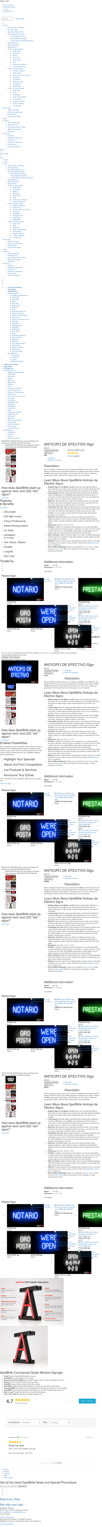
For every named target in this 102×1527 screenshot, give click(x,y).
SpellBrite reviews (93, 543)
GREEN (46, 881)
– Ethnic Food (16, 73)
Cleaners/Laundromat (19, 311)
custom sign (58, 549)
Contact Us (11, 140)
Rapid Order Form (14, 45)
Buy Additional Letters (19, 36)
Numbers (15, 357)
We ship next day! (9, 7)
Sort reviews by (14, 1422)
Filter (45, 1422)
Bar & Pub (15, 303)
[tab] (74, 460)
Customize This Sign (51, 450)
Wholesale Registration (15, 138)
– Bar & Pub (16, 58)
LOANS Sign (35, 585)
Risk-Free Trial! (9, 5)
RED (45, 455)
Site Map (7, 1474)
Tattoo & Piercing (17, 351)
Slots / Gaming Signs (18, 343)
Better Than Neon (13, 110)
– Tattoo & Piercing (18, 103)
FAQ (5, 1476)
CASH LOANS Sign (84, 612)
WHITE (46, 1087)
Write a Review (87, 1401)
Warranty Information (14, 129)
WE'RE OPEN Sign (37, 629)
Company (11, 136)
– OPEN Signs (16, 86)
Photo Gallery (12, 114)
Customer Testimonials (15, 112)
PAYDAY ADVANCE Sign (62, 612)
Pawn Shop (15, 331)
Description (51, 458)
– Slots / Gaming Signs (19, 97)
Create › (2, 150)
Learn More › (5, 498)
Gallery (6, 1470)
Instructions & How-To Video (17, 127)
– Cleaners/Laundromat (19, 64)
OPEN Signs (16, 329)
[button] (27, 1453)
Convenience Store (18, 313)
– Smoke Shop (16, 99)
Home (6, 160)
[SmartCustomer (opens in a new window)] (73, 456)
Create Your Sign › (6, 784)
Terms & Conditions (14, 147)
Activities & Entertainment (20, 295)
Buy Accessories (13, 43)
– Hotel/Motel (16, 80)
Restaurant (15, 339)
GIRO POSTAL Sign (13, 629)
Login (5, 162)
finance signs (88, 547)
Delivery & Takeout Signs (20, 315)
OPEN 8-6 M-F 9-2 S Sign (62, 649)
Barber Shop (16, 305)
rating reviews (76, 450)
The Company (8, 1478)
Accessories (16, 355)
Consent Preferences (6, 1517)
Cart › (2, 158)
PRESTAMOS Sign (84, 602)
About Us (7, 134)
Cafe (13, 309)
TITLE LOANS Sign (84, 622)
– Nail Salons (16, 84)
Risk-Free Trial (12, 125)
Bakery (14, 301)
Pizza (13, 333)
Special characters (18, 361)
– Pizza (14, 92)
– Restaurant (16, 95)
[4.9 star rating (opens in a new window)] (73, 453)
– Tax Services (16, 106)
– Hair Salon (16, 77)
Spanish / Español (17, 347)
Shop (5, 25)
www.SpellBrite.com (6, 1512)
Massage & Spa (17, 325)
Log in (6, 9)
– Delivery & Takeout (18, 71)
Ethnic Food (16, 317)
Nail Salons (15, 327)
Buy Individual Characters (16, 34)
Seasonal (15, 341)
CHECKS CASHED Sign (85, 632)
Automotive (15, 299)
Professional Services (19, 335)
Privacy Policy (12, 144)
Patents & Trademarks (15, 142)
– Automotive (16, 53)
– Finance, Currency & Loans (21, 75)
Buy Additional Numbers (19, 38)
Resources (11, 131)
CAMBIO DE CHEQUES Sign (63, 587)
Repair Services (17, 337)
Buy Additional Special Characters (22, 41)
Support (6, 121)
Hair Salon (15, 321)
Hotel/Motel (15, 323)
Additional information (55, 460)
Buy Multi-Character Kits (15, 32)
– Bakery (15, 56)
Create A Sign (20, 19)
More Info (7, 108)
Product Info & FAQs (14, 116)
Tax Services (16, 349)
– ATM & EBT (16, 51)
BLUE (46, 675)
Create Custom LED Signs (16, 27)
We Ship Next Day (13, 123)
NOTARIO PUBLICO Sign (62, 622)
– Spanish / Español (18, 101)
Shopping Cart (8, 12)
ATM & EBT (15, 297)
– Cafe (14, 62)
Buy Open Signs (13, 30)
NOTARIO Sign (11, 602)
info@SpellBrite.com (19, 1512)
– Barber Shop (16, 60)
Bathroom (15, 307)
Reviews (6, 1472)
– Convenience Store (18, 67)
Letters (14, 359)
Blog (5, 119)
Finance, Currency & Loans (20, 319)
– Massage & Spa (17, 82)
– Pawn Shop (16, 90)
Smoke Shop (16, 345)
